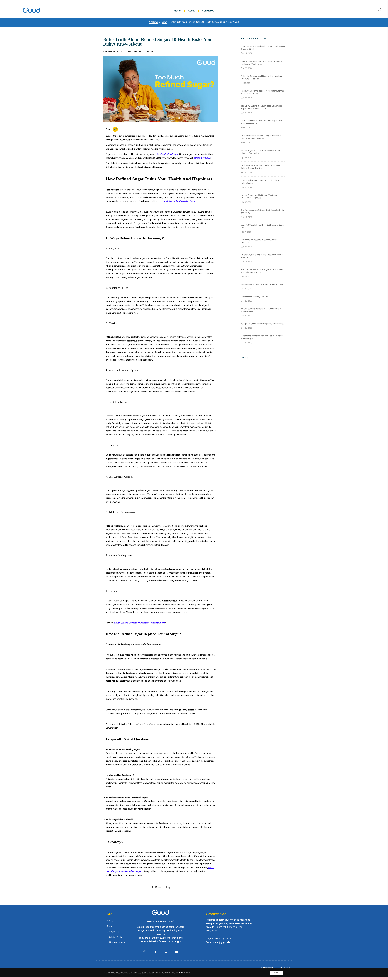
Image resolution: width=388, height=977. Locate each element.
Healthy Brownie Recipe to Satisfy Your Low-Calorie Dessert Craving (260, 166)
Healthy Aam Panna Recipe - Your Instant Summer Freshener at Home (262, 92)
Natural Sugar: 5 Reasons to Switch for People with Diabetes (261, 310)
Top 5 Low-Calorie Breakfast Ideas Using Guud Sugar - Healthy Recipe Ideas (261, 107)
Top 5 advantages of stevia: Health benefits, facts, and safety (262, 211)
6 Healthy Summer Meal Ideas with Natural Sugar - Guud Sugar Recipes (263, 77)
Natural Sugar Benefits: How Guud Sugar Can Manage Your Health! (260, 151)
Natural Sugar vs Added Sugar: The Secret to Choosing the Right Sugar (260, 196)
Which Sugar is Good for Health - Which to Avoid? (262, 284)
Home (155, 22)
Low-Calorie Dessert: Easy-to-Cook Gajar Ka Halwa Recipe (260, 181)
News (164, 22)
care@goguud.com (223, 942)
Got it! (276, 973)
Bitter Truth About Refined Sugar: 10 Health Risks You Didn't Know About (262, 270)
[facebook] (155, 951)
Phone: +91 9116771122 (219, 938)
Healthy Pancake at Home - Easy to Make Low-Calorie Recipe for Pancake (261, 136)
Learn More (184, 972)
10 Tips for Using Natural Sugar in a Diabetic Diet (262, 323)
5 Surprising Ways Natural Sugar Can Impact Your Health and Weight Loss (263, 62)
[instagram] (144, 951)
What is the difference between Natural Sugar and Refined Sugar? (262, 337)
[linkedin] (176, 951)
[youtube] (166, 951)
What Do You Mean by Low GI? (254, 296)
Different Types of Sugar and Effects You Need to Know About (262, 256)
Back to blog (162, 887)
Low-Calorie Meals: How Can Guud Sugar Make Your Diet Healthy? (261, 122)
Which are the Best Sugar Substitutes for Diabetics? (259, 241)
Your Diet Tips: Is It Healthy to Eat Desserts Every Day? (262, 226)
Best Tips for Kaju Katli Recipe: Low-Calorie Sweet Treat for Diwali (263, 47)
